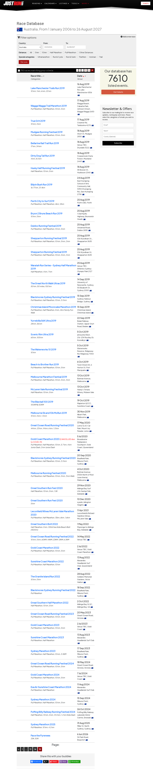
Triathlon (83, 57)
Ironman (93, 57)
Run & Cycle (58, 57)
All (31, 52)
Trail (101, 57)
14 (89, 70)
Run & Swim (71, 57)
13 (85, 70)
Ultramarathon (44, 57)
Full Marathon (71, 52)
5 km (37, 52)
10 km (44, 52)
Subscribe (118, 143)
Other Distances (86, 52)
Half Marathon (56, 52)
